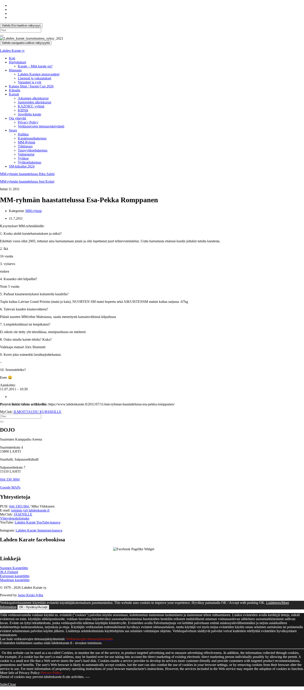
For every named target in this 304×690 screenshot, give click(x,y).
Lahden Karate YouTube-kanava (37, 522)
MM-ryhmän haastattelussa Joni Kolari (27, 181)
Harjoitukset (17, 62)
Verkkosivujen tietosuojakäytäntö (41, 126)
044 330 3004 (10, 479)
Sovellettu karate (29, 114)
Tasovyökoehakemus (32, 150)
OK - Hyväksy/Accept (33, 607)
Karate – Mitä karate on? (35, 66)
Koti (12, 58)
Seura (13, 130)
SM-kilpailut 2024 (21, 166)
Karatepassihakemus (32, 138)
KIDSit (23, 110)
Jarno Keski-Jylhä (30, 595)
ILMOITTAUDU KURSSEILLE (37, 412)
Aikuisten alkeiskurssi (33, 98)
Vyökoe (23, 158)
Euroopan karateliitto (14, 576)
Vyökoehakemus (29, 162)
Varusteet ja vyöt (29, 82)
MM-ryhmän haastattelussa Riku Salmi (27, 174)
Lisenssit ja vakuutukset (34, 78)
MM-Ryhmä (26, 142)
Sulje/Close (8, 684)
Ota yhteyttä (17, 118)
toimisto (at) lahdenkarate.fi (30, 510)
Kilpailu (14, 90)
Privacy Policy (28, 122)
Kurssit (14, 94)
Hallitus (23, 134)
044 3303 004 (19, 506)
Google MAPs (10, 487)
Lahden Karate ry (12, 51)
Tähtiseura (25, 146)
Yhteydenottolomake (14, 518)
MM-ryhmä (33, 211)
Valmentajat (26, 154)
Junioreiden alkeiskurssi (34, 102)
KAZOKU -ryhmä (31, 106)
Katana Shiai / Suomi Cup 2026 (31, 86)
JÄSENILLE (23, 514)
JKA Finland (9, 572)
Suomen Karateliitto (14, 568)
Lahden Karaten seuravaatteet (38, 74)
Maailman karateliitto (15, 580)
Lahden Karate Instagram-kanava (39, 530)
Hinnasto (15, 70)
